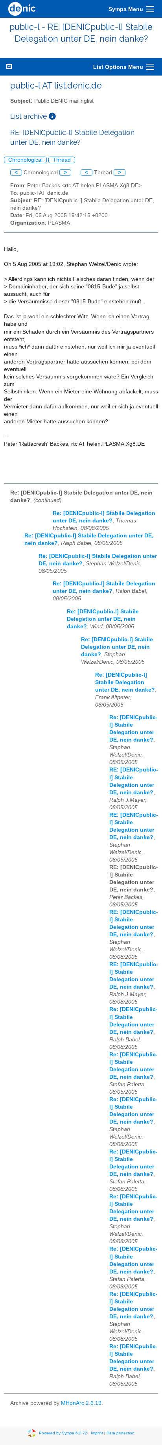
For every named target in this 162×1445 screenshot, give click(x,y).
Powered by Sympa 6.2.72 (63, 1432)
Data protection (120, 1432)
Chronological (25, 160)
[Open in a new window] (52, 116)
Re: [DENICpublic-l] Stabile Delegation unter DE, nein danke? (103, 619)
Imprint (97, 1432)
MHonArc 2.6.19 (81, 1403)
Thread (62, 160)
